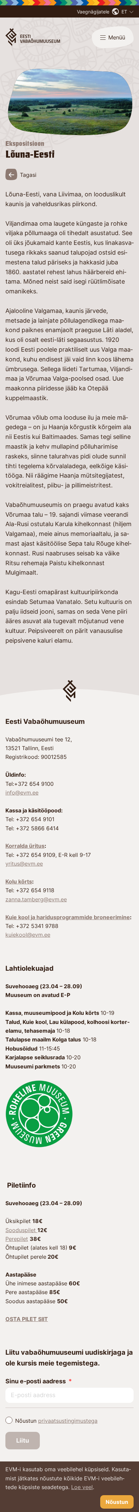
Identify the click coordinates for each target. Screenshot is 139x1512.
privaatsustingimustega (68, 1420)
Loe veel (82, 1487)
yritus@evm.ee (24, 863)
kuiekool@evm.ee (27, 934)
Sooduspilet (21, 1230)
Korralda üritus (25, 845)
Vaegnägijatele (93, 11)
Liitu (22, 1440)
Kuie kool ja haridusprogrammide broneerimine (67, 917)
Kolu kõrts (18, 881)
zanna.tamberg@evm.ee (36, 899)
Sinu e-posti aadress (35, 1381)
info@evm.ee (21, 792)
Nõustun (56, 1420)
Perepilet (16, 1238)
